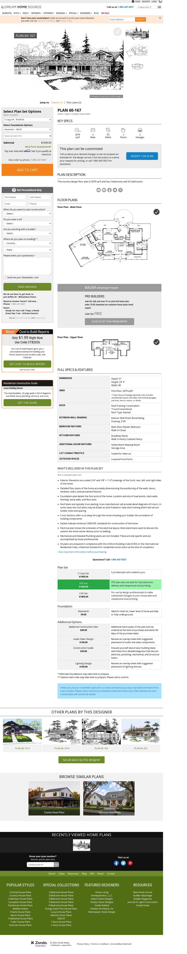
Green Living (101, 892)
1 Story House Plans (61, 921)
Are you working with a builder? (19, 229)
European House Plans (20, 902)
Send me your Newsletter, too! (22, 277)
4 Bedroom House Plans (61, 898)
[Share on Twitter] (115, 190)
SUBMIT (140, 19)
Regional (61, 13)
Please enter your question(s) (19, 255)
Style (17, 13)
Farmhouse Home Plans (20, 905)
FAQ (92, 873)
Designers (85, 13)
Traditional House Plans (20, 918)
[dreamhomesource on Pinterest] (130, 863)
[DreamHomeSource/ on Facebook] (116, 863)
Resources (73, 873)
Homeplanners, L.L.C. (102, 895)
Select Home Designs (102, 898)
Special (73, 13)
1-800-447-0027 (38, 159)
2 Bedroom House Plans (61, 892)
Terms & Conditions (47, 20)
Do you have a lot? (12, 219)
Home (60, 114)
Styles (62, 873)
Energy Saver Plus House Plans (61, 908)
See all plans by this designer (81, 760)
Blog (96, 13)
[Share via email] (98, 190)
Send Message (27, 286)
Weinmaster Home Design (101, 911)
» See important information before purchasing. (82, 551)
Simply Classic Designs (101, 902)
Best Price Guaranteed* (38, 146)
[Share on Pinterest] (120, 190)
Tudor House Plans (20, 921)
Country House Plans (81, 114)
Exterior (48, 13)
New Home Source (142, 892)
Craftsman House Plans (20, 898)
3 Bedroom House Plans (61, 895)
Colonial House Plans (20, 892)
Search (51, 873)
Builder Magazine (143, 898)
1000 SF (61, 918)
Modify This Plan (142, 156)
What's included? (10, 115)
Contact (111, 873)
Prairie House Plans (20, 911)
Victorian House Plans (20, 925)
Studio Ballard (102, 905)
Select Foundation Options (18, 125)
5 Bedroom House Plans (61, 902)
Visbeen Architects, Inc (101, 908)
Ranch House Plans (20, 915)
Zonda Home (142, 905)
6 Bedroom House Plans (61, 905)
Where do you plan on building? (20, 239)
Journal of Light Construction (143, 902)
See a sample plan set (69, 474)
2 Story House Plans (61, 925)
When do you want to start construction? (24, 209)
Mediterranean (20, 908)
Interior (35, 13)
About (100, 873)
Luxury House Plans (61, 911)
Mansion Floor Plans (61, 915)
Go (159, 7)
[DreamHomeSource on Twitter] (123, 863)
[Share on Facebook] (109, 190)
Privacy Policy (66, 20)
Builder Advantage (142, 895)
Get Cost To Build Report (27, 364)
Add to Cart (27, 170)
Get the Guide (27, 402)
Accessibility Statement (121, 944)
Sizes (25, 13)
